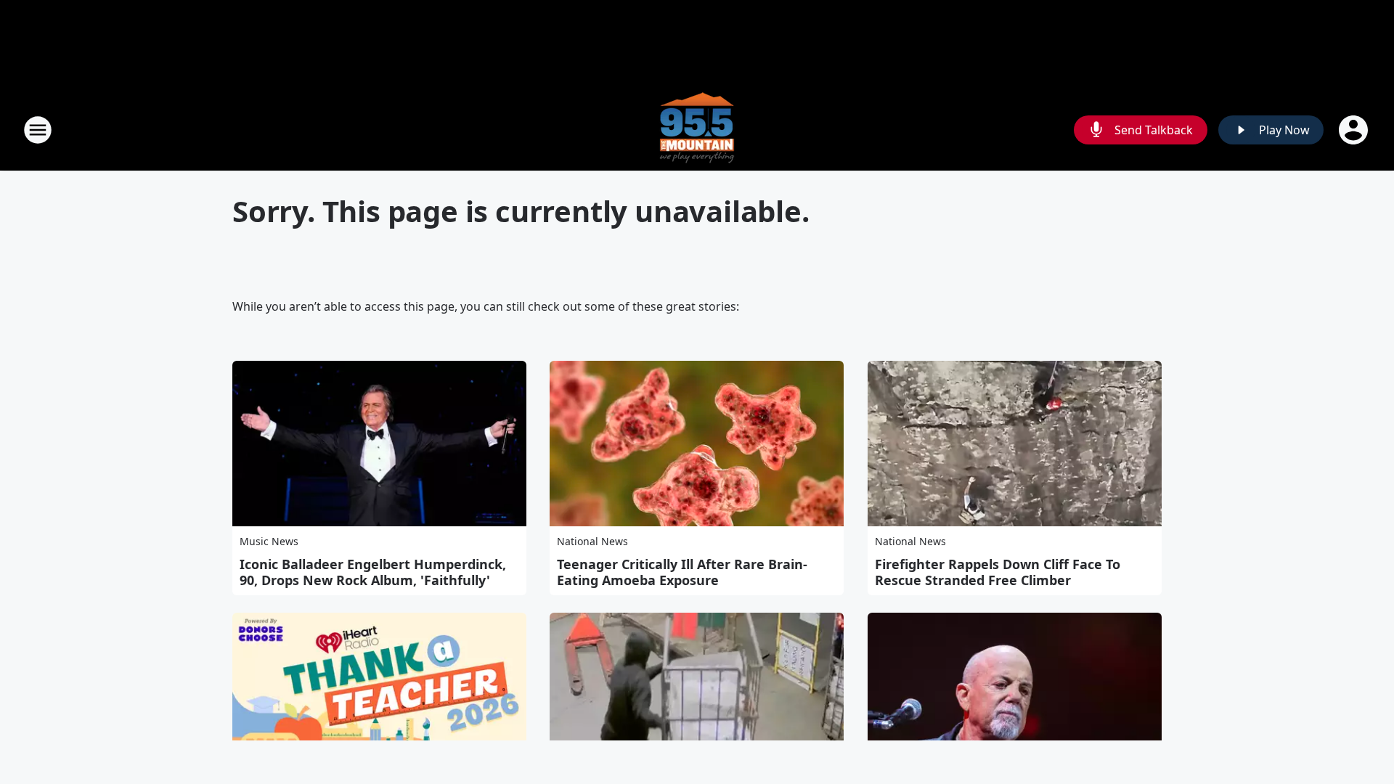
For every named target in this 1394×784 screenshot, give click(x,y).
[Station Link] (697, 129)
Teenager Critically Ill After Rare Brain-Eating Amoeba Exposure (682, 572)
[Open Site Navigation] (37, 129)
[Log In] (1355, 129)
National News (592, 541)
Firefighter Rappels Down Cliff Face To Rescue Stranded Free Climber (997, 572)
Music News (269, 541)
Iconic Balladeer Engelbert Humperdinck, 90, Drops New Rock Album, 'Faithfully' (373, 572)
